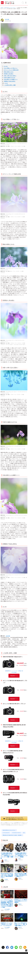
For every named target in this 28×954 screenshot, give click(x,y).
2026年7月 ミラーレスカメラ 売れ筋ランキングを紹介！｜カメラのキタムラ (7, 924)
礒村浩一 (6, 859)
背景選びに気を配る (8, 73)
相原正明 (20, 927)
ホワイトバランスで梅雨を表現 (11, 70)
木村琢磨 (6, 879)
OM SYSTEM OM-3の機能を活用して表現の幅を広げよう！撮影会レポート (21, 875)
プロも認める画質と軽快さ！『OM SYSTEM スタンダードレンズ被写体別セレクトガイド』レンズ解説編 (21, 855)
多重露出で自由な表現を (9, 81)
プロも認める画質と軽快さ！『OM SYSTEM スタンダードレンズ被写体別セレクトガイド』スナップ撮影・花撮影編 (7, 855)
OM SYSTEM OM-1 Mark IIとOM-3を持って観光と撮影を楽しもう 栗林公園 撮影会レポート (7, 875)
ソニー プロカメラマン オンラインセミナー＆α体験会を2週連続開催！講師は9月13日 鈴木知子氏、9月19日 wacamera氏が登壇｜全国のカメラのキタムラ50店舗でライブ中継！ (7, 903)
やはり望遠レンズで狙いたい (10, 68)
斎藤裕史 (20, 904)
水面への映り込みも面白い (10, 75)
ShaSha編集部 (7, 909)
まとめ (6, 83)
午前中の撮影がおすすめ (9, 77)
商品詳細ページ (14, 675)
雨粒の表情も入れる (8, 72)
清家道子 (20, 878)
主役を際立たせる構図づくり (10, 79)
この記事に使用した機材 (10, 85)
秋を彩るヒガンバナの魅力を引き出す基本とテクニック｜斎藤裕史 (21, 901)
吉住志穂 (7, 19)
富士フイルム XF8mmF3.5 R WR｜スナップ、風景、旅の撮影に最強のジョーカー (21, 924)
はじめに (6, 66)
